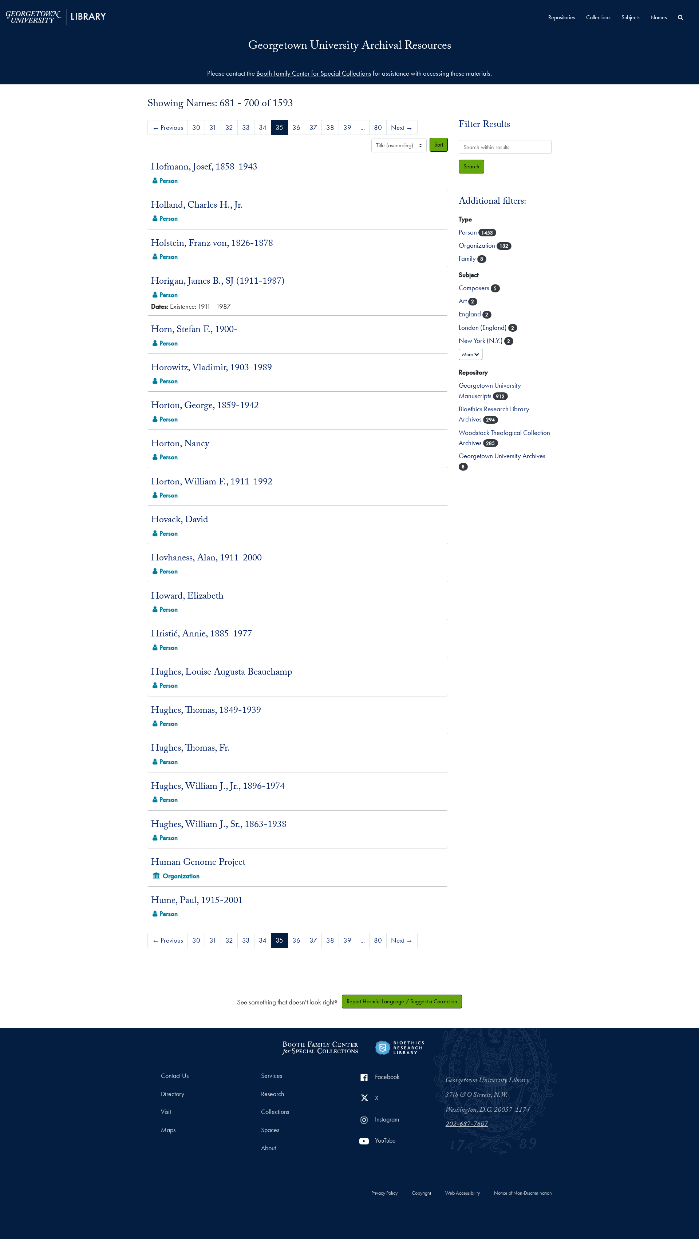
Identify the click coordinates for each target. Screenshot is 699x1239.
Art (463, 300)
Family (468, 258)
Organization (478, 245)
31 (212, 127)
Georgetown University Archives (502, 455)
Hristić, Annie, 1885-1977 (201, 635)
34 (262, 127)
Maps (168, 1130)
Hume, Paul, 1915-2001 (197, 902)
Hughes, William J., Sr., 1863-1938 (219, 826)
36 (296, 127)
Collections (598, 17)
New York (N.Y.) (481, 340)
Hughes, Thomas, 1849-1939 (206, 711)
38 (330, 127)
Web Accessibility (462, 1193)
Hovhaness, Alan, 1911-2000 (206, 559)
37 (313, 127)
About (268, 1148)
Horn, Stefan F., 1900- (194, 331)
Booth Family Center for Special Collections (313, 73)
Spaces (270, 1130)
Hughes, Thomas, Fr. (190, 749)
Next (402, 127)
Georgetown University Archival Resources (349, 47)
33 (246, 127)
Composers (475, 287)
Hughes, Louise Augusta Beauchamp (221, 673)
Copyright (421, 1193)
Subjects (630, 17)
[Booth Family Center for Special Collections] (320, 1046)
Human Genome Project (198, 863)
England (470, 314)
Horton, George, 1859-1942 (205, 407)
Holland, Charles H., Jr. (197, 206)
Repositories (561, 17)
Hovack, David (179, 521)
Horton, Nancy (180, 445)
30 (196, 127)
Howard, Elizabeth (187, 597)
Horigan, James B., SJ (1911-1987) (218, 282)
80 (378, 127)
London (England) (483, 327)
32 (229, 127)
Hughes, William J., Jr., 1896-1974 (218, 787)
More (468, 354)
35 (279, 127)
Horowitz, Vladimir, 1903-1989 (211, 369)
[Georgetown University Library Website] (56, 16)
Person (468, 232)
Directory (172, 1094)
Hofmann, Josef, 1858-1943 (204, 168)
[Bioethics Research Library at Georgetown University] (399, 1046)
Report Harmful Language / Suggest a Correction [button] (402, 1001)
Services (271, 1076)
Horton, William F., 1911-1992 (211, 483)
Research (272, 1094)
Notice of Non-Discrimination (523, 1193)
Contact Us (175, 1076)
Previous (167, 127)
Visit (166, 1112)
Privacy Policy (384, 1193)
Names (659, 17)
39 (347, 127)
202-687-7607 (467, 1125)
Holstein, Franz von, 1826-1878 (212, 244)
